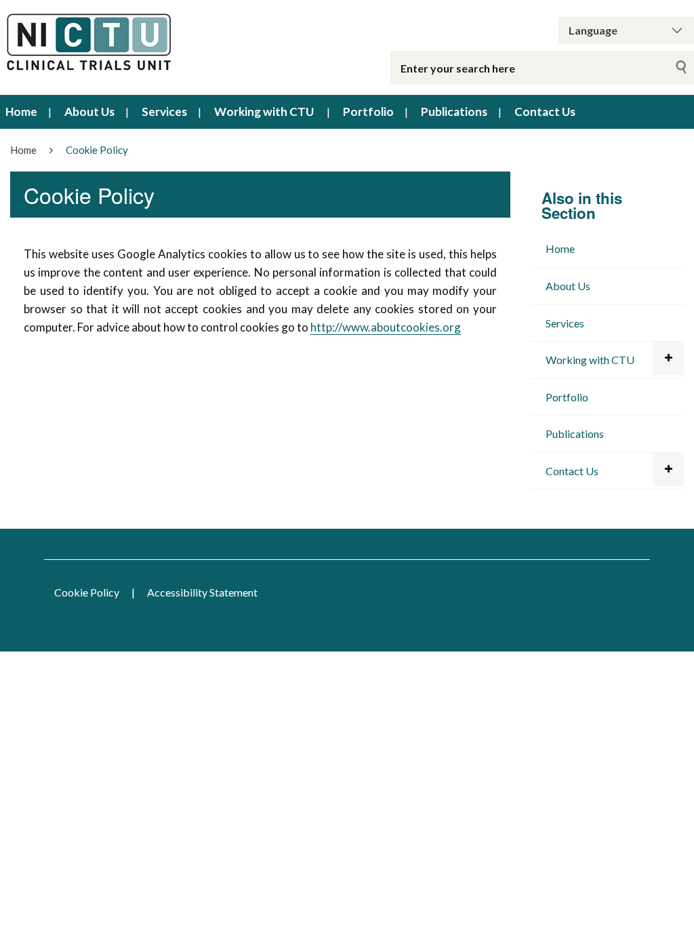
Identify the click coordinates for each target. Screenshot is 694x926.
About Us (89, 111)
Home (21, 111)
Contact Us (544, 111)
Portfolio (368, 111)
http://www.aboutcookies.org (385, 327)
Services (164, 111)
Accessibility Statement (202, 592)
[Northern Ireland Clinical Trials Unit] (145, 43)
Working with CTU (264, 111)
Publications (454, 111)
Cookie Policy (86, 592)
